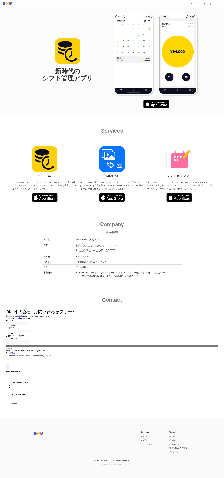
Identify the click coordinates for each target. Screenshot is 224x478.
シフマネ (144, 436)
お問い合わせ (173, 452)
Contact (218, 3)
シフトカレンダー (147, 444)
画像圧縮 (144, 440)
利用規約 (172, 440)
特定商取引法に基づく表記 (178, 448)
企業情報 (172, 436)
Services (195, 3)
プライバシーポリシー (176, 444)
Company (206, 3)
